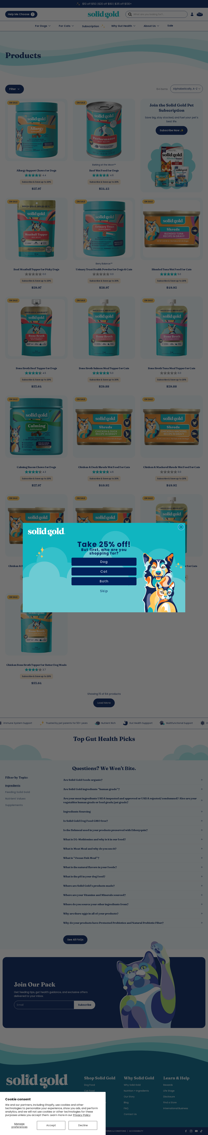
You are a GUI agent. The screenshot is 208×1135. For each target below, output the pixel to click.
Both (104, 581)
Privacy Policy (82, 1115)
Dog (104, 561)
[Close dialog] (181, 527)
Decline (83, 1125)
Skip (104, 591)
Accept (51, 1125)
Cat (104, 571)
